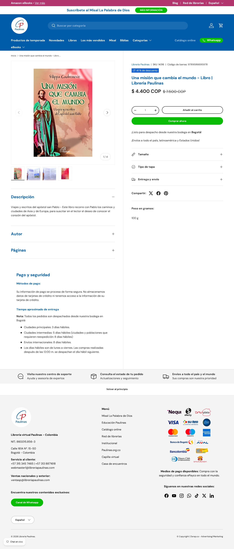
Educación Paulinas (114, 422)
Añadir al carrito (192, 110)
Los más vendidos (93, 40)
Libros (72, 40)
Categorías (140, 40)
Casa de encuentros (114, 464)
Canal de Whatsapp (27, 502)
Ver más (40, 3)
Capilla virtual (110, 457)
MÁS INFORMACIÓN (151, 10)
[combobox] (118, 25)
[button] (221, 25)
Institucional (109, 443)
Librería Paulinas (141, 64)
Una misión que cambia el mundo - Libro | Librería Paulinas (39, 56)
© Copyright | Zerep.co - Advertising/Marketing (200, 536)
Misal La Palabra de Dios (117, 416)
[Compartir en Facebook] (158, 193)
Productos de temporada (28, 40)
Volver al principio (117, 389)
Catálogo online (185, 40)
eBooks (16, 47)
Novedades (56, 40)
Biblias (124, 40)
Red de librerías (193, 3)
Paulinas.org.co (111, 450)
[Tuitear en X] (151, 193)
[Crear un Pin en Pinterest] (166, 193)
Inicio (13, 56)
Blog (175, 3)
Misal (112, 40)
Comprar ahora (177, 121)
